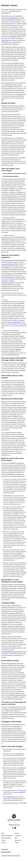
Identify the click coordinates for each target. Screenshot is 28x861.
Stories (16, 833)
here (2, 100)
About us (3, 840)
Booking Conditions (6, 851)
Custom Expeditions (6, 837)
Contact (17, 842)
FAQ (16, 837)
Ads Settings (11, 796)
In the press (18, 835)
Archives (3, 842)
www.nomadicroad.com (12, 18)
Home (2, 833)
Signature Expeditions (6, 835)
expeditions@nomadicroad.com (10, 651)
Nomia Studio (5, 40)
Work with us (18, 840)
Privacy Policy (4, 849)
